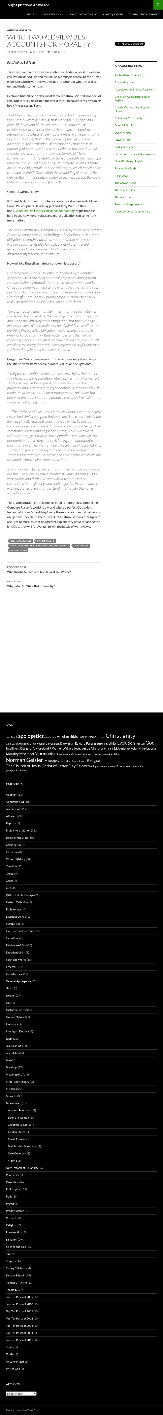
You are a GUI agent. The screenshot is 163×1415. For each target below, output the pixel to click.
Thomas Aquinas (107, 766)
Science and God (16, 1246)
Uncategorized (15, 1361)
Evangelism (13, 923)
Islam (9, 1038)
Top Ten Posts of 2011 (19, 1311)
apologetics (31, 736)
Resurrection (14, 1232)
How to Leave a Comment (83, 14)
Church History (15, 859)
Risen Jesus (122, 175)
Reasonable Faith (125, 168)
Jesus (77, 748)
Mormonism (46, 753)
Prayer (10, 1203)
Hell (8, 1002)
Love (9, 1060)
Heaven (10, 995)
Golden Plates (16, 1132)
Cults (9, 888)
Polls (9, 1196)
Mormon (26, 753)
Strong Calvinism (16, 1268)
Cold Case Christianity (129, 118)
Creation (11, 866)
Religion (94, 760)
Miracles (11, 1088)
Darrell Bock (53, 743)
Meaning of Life (15, 1074)
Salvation (11, 1239)
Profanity (12, 1218)
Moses (61, 754)
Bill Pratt (38, 51)
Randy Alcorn (79, 761)
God (150, 743)
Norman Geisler (24, 760)
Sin (8, 1254)
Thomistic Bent (124, 197)
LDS (117, 748)
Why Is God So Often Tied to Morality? (31, 584)
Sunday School (15, 1275)
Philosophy (51, 761)
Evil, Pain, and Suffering (20, 931)
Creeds (10, 873)
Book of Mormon (18, 1117)
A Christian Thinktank (128, 75)
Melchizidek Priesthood (22, 1146)
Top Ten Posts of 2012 (19, 1318)
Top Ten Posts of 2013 (19, 1325)
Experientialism (15, 952)
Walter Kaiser (137, 766)
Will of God (13, 1368)
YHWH (12, 1160)
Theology (92, 766)
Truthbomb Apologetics (129, 204)
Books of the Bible (17, 837)
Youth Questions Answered (144, 14)
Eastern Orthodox (17, 902)
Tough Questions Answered (27, 5)
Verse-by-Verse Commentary (132, 211)
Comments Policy (53, 14)
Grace (9, 988)
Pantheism (12, 1175)
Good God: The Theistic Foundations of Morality (40, 545)
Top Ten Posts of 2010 (19, 1304)
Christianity (120, 735)
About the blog (15, 801)
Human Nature (15, 1017)
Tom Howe (123, 766)
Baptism (11, 823)
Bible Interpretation (18, 830)
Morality (25, 30)
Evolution (126, 743)
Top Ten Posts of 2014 (19, 1332)
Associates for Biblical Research (134, 89)
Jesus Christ (91, 748)
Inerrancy (12, 1024)
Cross (9, 880)
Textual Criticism (16, 1282)
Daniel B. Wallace (125, 125)
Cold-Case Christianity (17, 743)
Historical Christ (16, 1010)
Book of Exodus (87, 736)
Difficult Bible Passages (20, 895)
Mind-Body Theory (17, 1081)
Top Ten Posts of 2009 (19, 1297)
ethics (113, 743)
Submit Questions (113, 14)
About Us (32, 14)
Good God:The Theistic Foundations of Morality (45, 211)
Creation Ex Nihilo (19, 1124)
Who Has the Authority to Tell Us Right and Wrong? (39, 570)
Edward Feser (123, 139)
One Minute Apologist (128, 161)
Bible (74, 736)
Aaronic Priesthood (20, 1110)
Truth (9, 1354)
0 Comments (58, 51)
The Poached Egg (125, 190)
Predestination (15, 1210)
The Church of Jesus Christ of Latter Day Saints (46, 765)
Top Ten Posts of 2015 (19, 1340)
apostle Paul (50, 737)
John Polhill (107, 748)
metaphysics (129, 748)
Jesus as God (13, 1045)
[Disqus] (54, 657)
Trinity (10, 1347)
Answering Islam (125, 82)
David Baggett (45, 540)
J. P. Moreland (39, 748)
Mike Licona (147, 748)
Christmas (12, 852)
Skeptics (11, 1261)
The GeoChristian (125, 182)
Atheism (12, 30)
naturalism (70, 754)
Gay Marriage (14, 974)
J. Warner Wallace (61, 748)
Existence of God (16, 945)
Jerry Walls (81, 545)
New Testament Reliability (106, 754)
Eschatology (13, 909)
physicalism (65, 761)
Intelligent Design (17, 748)
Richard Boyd (19, 550)
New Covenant (17, 1153)
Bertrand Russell (21, 540)
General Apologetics (18, 981)
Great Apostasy (17, 1139)
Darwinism (67, 743)
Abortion (11, 794)
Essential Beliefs (16, 916)
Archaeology (14, 809)
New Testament (84, 754)
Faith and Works (16, 959)
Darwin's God (123, 132)
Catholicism (13, 844)
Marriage (11, 1067)
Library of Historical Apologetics (135, 154)
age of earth (11, 737)
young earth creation (16, 770)
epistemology (101, 743)
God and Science (125, 147)
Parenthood (13, 1182)
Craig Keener (37, 743)
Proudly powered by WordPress (22, 1410)
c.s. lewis (101, 737)
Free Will (140, 743)
